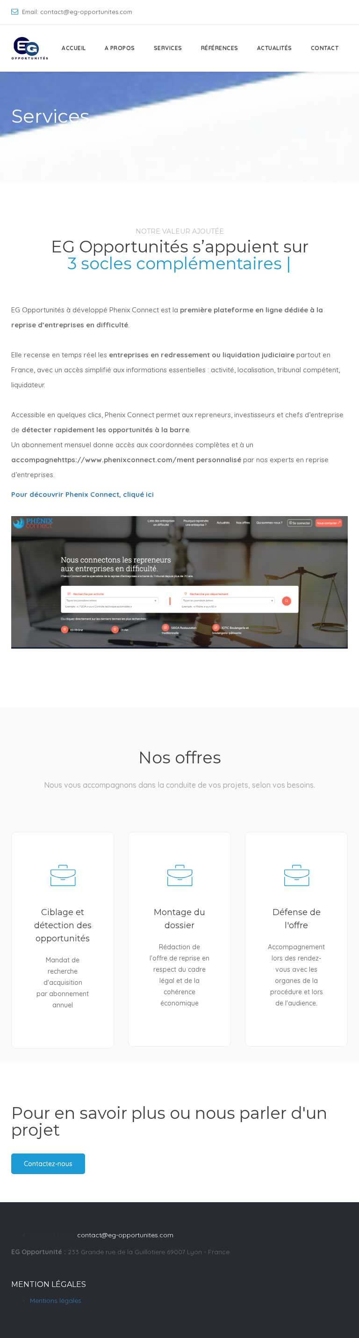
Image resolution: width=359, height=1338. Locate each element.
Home (71, 138)
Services (168, 48)
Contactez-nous (48, 1164)
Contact (325, 48)
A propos (120, 48)
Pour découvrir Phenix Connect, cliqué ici (82, 494)
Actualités (274, 48)
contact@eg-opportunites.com (125, 1235)
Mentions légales (55, 1300)
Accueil (74, 48)
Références (219, 48)
